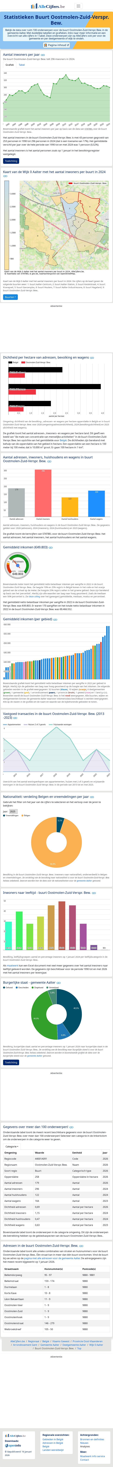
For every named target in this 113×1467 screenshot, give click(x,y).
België (63, 440)
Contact (84, 1459)
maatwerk (12, 965)
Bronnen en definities (92, 1439)
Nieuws (84, 1443)
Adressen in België (53, 1443)
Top (79, 1348)
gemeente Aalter (84, 880)
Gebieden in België (53, 1439)
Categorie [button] (11, 1146)
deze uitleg (34, 596)
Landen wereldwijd (53, 1450)
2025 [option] (12, 811)
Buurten (9, 297)
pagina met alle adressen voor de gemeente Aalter (52, 1258)
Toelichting (11, 161)
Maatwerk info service (92, 1456)
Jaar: (5, 811)
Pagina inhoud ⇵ (58, 45)
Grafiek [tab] (10, 64)
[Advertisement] (56, 330)
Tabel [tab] (22, 64)
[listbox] (13, 811)
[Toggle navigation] (78, 6)
